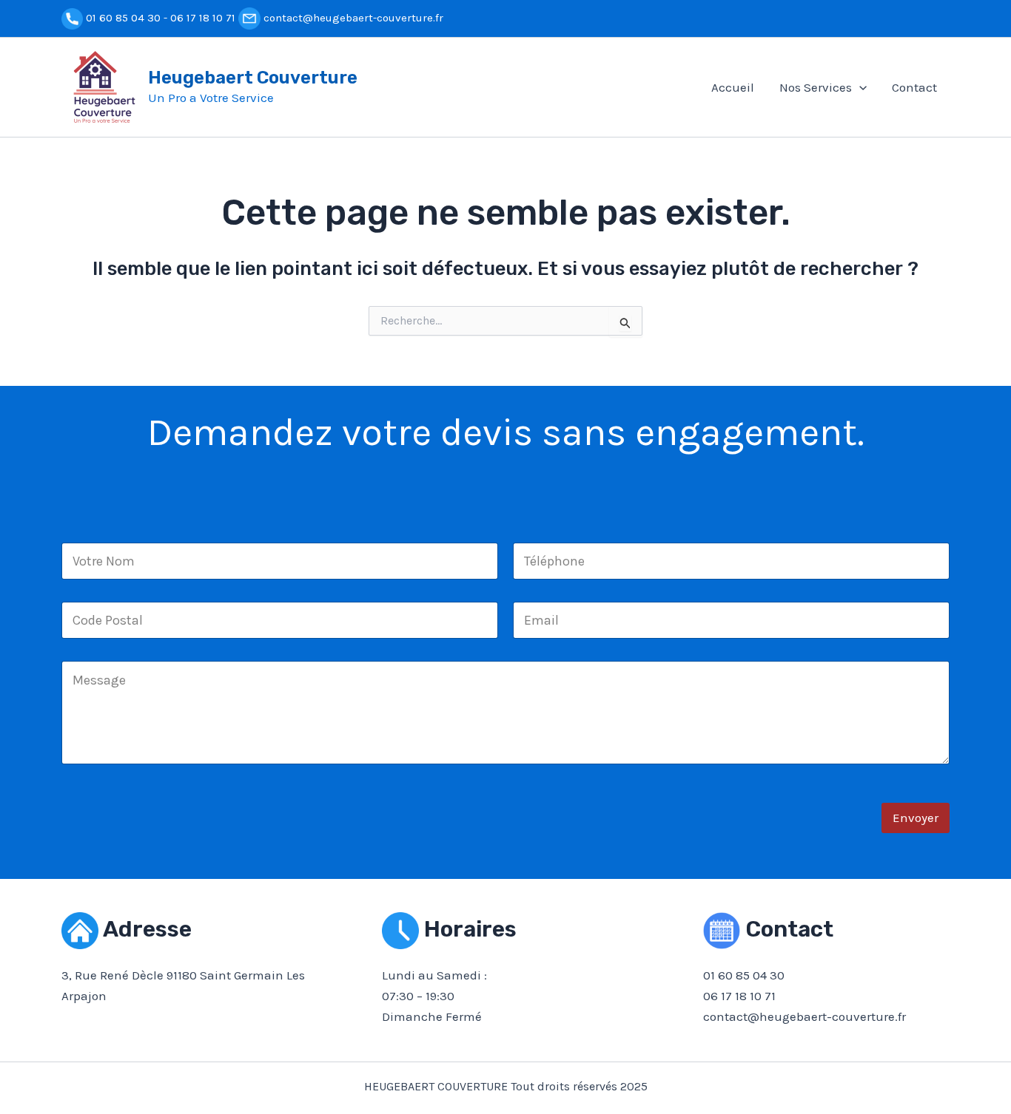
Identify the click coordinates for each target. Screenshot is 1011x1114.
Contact (914, 87)
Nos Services (815, 87)
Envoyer (915, 817)
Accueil (732, 87)
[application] (859, 87)
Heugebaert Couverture (252, 77)
